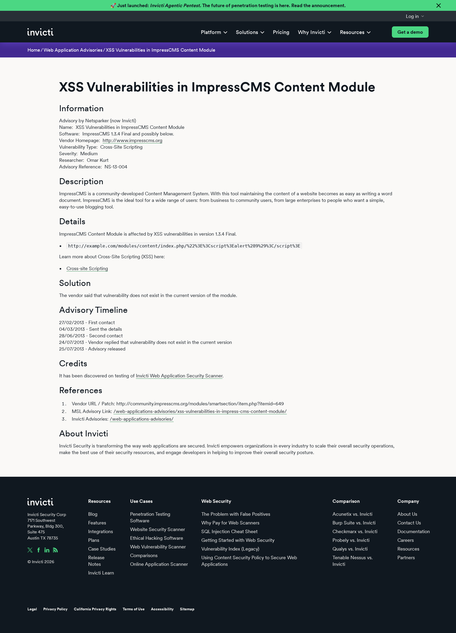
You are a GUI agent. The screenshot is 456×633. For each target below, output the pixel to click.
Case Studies (102, 549)
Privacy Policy (55, 609)
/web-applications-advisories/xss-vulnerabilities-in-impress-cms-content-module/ (200, 411)
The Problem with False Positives (235, 514)
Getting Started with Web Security (237, 540)
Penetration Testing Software (150, 517)
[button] (415, 16)
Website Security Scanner (157, 529)
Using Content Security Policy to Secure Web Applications (249, 561)
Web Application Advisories (73, 50)
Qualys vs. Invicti (350, 549)
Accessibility (162, 609)
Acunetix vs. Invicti (352, 514)
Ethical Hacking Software (156, 538)
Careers (405, 540)
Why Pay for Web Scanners (230, 522)
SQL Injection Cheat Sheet (229, 531)
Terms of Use (134, 609)
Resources (408, 549)
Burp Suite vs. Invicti (354, 522)
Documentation (413, 531)
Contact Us (409, 522)
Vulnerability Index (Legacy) (230, 549)
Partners (406, 557)
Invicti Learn (101, 573)
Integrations (100, 531)
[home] (40, 32)
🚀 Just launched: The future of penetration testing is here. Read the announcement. (228, 5)
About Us (407, 514)
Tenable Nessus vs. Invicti (352, 561)
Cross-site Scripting (87, 268)
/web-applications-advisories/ (142, 419)
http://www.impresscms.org (132, 140)
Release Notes (96, 561)
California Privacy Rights (95, 609)
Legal (32, 609)
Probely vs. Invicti (350, 540)
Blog (92, 514)
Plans (93, 540)
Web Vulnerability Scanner (158, 546)
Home (33, 50)
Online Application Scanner (159, 564)
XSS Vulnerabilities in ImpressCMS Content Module (160, 50)
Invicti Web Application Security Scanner (179, 375)
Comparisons (144, 555)
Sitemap (187, 609)
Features (97, 522)
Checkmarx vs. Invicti (354, 531)
